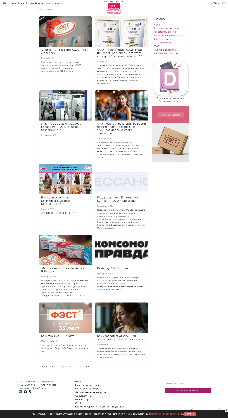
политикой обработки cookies (166, 414)
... (75, 366)
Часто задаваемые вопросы (168, 35)
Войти (213, 3)
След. (88, 366)
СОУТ (156, 46)
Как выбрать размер (164, 32)
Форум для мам (162, 39)
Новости (49, 3)
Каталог (21, 3)
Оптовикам (39, 3)
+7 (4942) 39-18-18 (26, 385)
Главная (14, 3)
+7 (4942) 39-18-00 (26, 381)
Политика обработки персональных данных (99, 406)
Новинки (30, 3)
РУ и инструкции (162, 42)
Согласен (190, 413)
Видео (156, 24)
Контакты (58, 3)
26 (80, 366)
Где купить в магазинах (166, 28)
